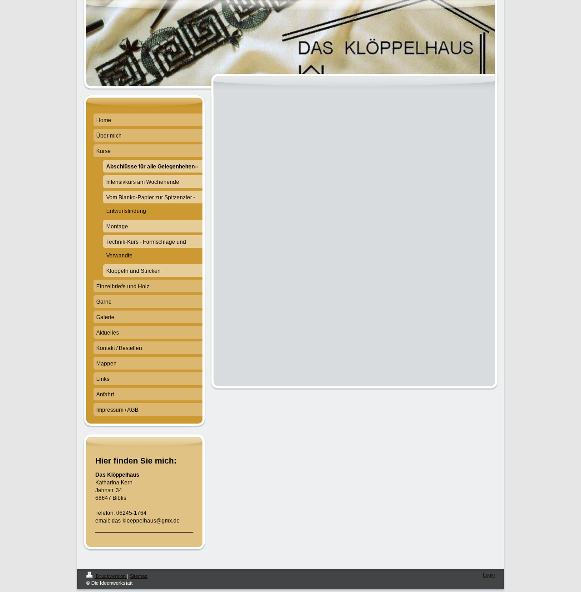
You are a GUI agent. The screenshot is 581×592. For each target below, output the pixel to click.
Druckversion (110, 576)
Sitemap (139, 576)
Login (489, 574)
